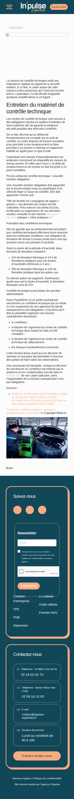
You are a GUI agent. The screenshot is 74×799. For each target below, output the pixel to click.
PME (16, 617)
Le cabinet (46, 596)
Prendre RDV (48, 612)
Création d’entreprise (21, 599)
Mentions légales (22, 778)
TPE (16, 609)
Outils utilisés (48, 604)
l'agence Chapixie (50, 784)
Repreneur (20, 625)
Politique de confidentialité (47, 778)
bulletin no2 (13, 375)
